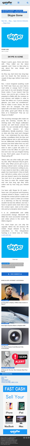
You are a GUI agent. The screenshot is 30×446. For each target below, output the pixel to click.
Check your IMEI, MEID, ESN (9, 382)
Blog (2, 378)
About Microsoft (5, 381)
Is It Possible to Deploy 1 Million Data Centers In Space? (14, 303)
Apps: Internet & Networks (16, 263)
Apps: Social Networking (17, 265)
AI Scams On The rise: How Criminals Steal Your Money (14, 370)
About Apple (4, 379)
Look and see (6, 235)
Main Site (4, 377)
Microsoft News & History (8, 267)
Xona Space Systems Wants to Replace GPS (13, 325)
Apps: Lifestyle (5, 265)
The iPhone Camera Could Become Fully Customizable (12, 347)
